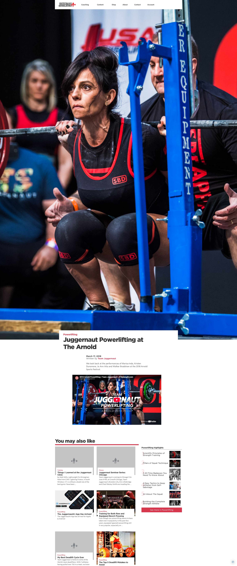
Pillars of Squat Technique (155, 463)
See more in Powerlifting (161, 510)
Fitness (101, 470)
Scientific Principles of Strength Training (154, 454)
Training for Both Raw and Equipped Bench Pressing (111, 514)
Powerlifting (70, 334)
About (125, 5)
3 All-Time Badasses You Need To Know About (155, 474)
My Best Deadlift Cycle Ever (70, 557)
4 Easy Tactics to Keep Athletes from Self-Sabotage (154, 485)
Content (100, 5)
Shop (114, 5)
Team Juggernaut (107, 358)
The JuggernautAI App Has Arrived (74, 514)
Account (150, 5)
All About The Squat (153, 494)
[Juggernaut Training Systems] (67, 5)
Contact (137, 5)
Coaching (85, 5)
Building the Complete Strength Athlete (154, 502)
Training (60, 470)
